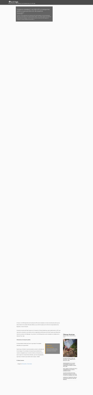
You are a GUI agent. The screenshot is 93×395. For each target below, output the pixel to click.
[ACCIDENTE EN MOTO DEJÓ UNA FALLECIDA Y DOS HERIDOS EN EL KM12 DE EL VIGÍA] (70, 348)
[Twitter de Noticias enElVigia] (89, 1)
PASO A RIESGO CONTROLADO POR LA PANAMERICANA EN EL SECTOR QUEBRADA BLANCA (70, 369)
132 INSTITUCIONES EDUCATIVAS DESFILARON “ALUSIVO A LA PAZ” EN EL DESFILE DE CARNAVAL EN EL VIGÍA (70, 374)
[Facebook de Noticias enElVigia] (87, 1)
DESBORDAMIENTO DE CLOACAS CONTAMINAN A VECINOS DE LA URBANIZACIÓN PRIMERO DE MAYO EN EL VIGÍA (69, 365)
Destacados (24, 363)
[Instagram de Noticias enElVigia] (90, 1)
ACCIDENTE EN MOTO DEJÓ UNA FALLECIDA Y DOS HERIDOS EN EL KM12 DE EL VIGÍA (69, 359)
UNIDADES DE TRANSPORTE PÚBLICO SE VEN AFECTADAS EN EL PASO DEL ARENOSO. (70, 378)
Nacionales (29, 363)
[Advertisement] (36, 319)
